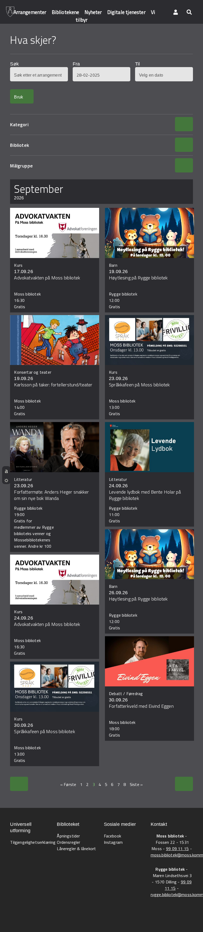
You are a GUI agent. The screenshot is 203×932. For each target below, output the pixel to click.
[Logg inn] (175, 12)
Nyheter (93, 12)
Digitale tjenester (126, 12)
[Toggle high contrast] (6, 479)
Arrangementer (30, 12)
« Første (68, 784)
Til (137, 64)
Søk (14, 64)
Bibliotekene (65, 12)
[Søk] (189, 12)
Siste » (136, 784)
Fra (76, 64)
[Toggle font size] (6, 470)
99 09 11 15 (177, 848)
